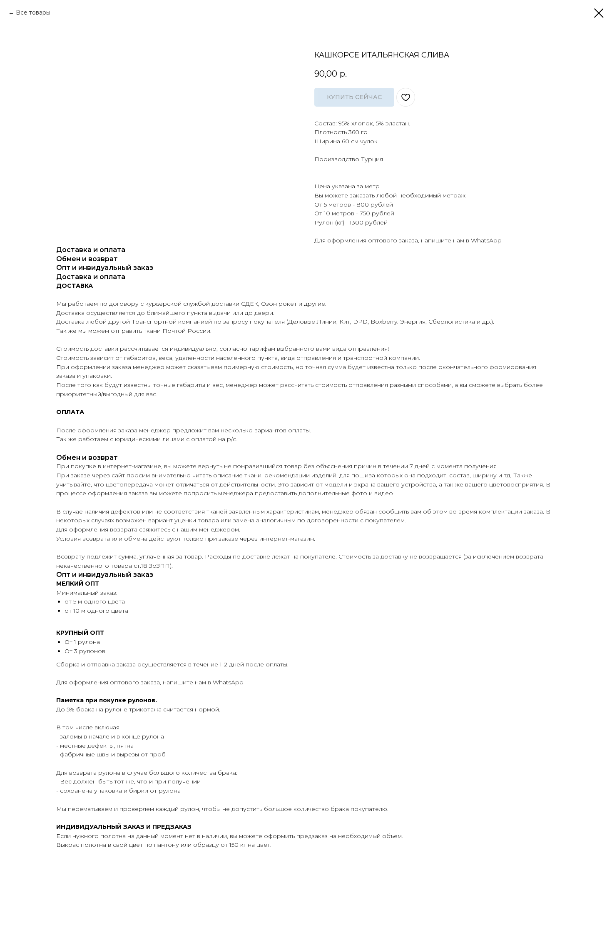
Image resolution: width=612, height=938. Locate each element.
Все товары (33, 12)
